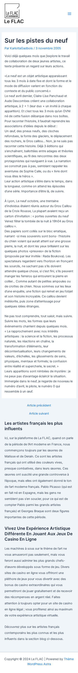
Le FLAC (14, 21)
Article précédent (39, 405)
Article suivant (39, 413)
